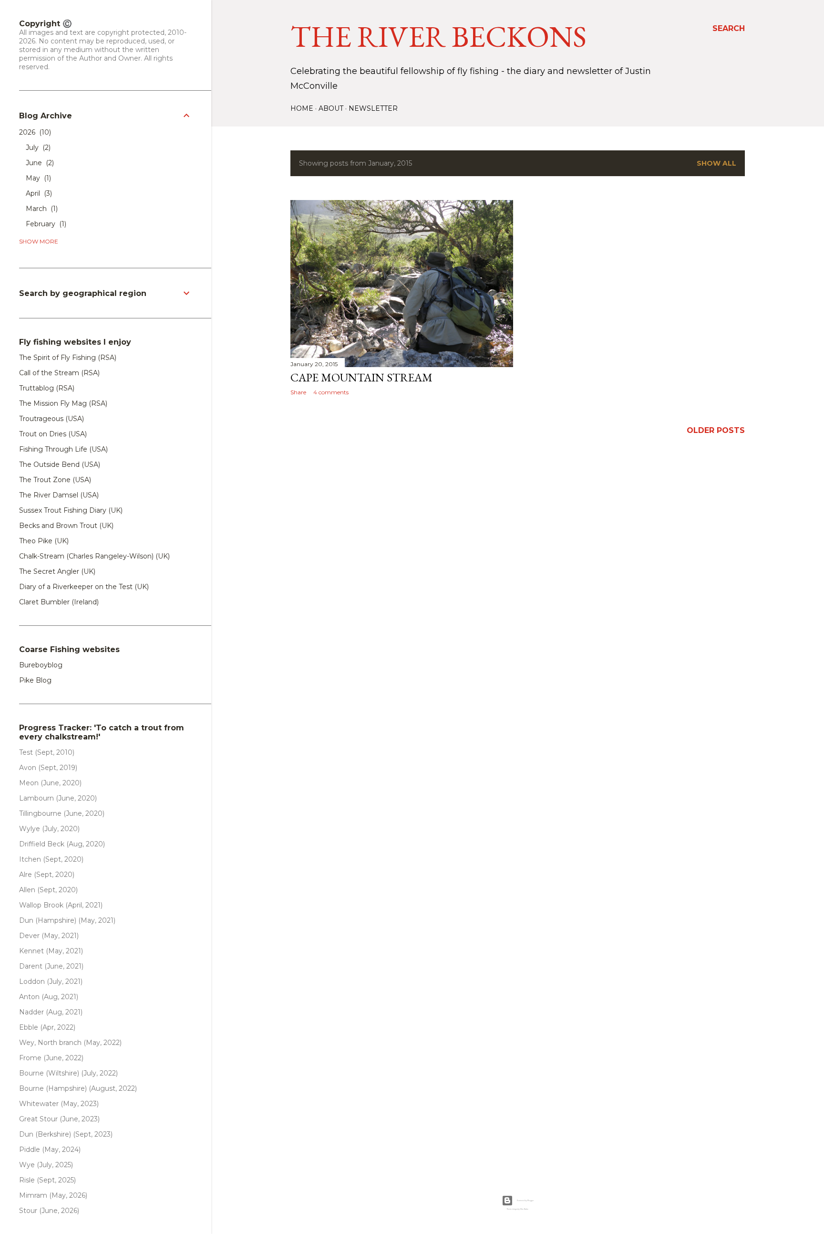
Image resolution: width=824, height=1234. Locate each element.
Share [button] (298, 392)
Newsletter (373, 108)
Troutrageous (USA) (51, 418)
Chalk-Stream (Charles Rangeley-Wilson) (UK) (94, 556)
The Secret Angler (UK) (57, 571)
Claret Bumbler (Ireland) (59, 602)
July (37, 147)
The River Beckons (438, 36)
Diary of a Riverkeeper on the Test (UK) (84, 586)
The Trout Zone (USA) (55, 479)
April (38, 193)
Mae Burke (524, 1209)
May (37, 178)
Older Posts (716, 430)
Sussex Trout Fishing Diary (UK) (71, 510)
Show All (716, 163)
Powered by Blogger (525, 1201)
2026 (34, 132)
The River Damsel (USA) (59, 495)
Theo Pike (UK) (44, 541)
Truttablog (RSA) (46, 388)
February (45, 224)
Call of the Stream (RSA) (59, 373)
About (331, 108)
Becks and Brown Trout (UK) (66, 525)
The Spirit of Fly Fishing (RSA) (67, 357)
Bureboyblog (40, 665)
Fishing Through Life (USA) (63, 449)
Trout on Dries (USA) (53, 434)
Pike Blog (35, 680)
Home (301, 108)
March (41, 208)
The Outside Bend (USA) (59, 464)
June (39, 162)
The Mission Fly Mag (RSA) (63, 403)
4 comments (331, 392)
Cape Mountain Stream (361, 377)
